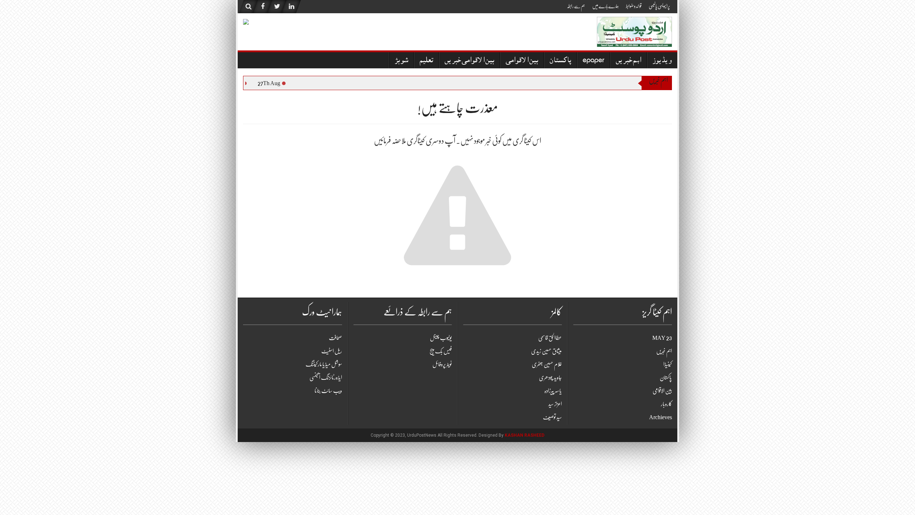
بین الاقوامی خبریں (469, 61)
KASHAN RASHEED (524, 435)
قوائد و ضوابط (634, 6)
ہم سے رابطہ (576, 6)
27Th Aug (273, 83)
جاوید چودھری (550, 377)
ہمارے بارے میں (605, 6)
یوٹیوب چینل (441, 337)
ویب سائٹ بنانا (328, 390)
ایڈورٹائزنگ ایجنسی (326, 377)
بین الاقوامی (522, 61)
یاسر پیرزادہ (553, 390)
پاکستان (560, 61)
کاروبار (666, 404)
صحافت (335, 337)
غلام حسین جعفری (547, 364)
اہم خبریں (628, 61)
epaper (593, 61)
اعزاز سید (555, 404)
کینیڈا (667, 364)
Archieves (660, 417)
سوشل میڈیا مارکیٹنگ (324, 364)
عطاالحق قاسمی (550, 337)
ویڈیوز (662, 61)
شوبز (401, 61)
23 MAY (662, 337)
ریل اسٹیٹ (331, 351)
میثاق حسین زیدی (546, 351)
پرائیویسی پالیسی (659, 6)
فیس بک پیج (441, 351)
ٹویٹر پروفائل (442, 364)
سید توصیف (552, 417)
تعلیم (426, 61)
